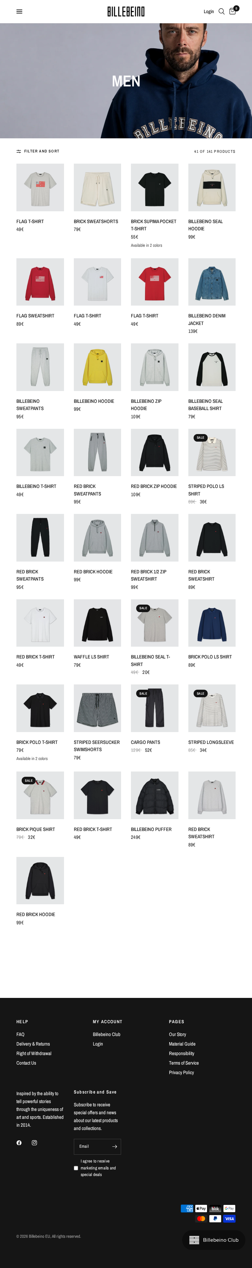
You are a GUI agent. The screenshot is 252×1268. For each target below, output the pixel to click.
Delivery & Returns (33, 1043)
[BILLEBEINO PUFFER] (154, 795)
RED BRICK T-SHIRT (35, 656)
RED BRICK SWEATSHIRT (201, 575)
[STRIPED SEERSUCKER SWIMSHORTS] (97, 708)
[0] (231, 11)
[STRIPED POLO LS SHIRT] (212, 452)
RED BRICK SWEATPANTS (87, 490)
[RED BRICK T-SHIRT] (40, 623)
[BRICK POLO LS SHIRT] (212, 623)
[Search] (221, 11)
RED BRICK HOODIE (93, 571)
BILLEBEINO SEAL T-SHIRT (150, 660)
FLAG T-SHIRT (30, 221)
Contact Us (26, 1062)
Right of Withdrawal (34, 1053)
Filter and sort (41, 151)
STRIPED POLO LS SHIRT (206, 490)
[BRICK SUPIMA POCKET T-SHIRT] (154, 187)
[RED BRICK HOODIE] (97, 538)
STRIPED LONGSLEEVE (211, 742)
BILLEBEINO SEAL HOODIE (205, 225)
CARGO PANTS (145, 742)
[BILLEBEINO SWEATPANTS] (40, 367)
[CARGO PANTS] (154, 708)
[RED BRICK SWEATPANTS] (97, 452)
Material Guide (182, 1043)
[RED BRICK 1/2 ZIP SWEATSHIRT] (154, 538)
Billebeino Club (106, 1034)
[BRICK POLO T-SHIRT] (40, 708)
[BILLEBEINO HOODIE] (97, 367)
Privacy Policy (181, 1072)
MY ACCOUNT (108, 1021)
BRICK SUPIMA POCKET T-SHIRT (154, 225)
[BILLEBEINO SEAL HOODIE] (212, 187)
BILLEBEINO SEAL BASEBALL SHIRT (205, 405)
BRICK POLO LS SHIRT (210, 656)
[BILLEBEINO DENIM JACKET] (212, 282)
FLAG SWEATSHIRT (35, 315)
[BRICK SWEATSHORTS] (97, 187)
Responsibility (181, 1053)
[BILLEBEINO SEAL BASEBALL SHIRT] (212, 367)
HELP (22, 1021)
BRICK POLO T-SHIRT (37, 742)
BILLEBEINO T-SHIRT (36, 486)
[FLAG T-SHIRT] (40, 187)
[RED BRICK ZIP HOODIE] (154, 452)
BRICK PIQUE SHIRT (35, 829)
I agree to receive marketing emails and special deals (98, 1168)
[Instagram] (39, 1143)
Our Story (177, 1034)
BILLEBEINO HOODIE (94, 401)
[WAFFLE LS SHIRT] (97, 623)
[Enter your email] (114, 1147)
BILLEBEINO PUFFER (151, 829)
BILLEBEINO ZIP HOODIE (146, 405)
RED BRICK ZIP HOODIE (154, 486)
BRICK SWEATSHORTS (96, 221)
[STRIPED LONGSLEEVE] (212, 708)
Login (98, 1043)
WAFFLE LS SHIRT (91, 656)
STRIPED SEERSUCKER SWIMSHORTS (97, 746)
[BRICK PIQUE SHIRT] (40, 795)
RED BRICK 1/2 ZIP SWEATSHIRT (148, 575)
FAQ (20, 1034)
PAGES (176, 1021)
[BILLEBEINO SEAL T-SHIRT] (154, 623)
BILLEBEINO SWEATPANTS (30, 405)
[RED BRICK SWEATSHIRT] (212, 538)
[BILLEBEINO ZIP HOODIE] (154, 367)
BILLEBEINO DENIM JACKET (206, 319)
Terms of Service (184, 1062)
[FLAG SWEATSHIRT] (40, 282)
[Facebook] (23, 1143)
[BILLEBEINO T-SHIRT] (40, 452)
